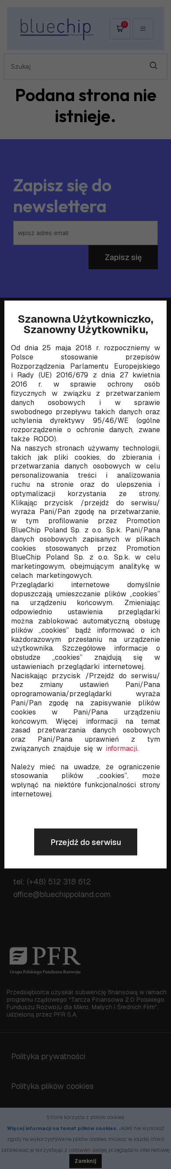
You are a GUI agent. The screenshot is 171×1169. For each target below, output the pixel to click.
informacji (121, 748)
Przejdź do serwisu (85, 842)
